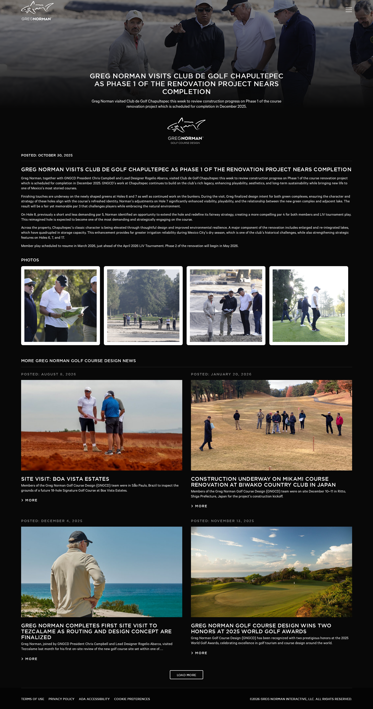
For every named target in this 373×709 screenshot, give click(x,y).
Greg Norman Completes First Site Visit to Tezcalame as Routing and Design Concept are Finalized (96, 630)
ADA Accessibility (94, 698)
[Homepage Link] (37, 20)
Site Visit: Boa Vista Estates (65, 478)
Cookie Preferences (132, 698)
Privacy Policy (61, 698)
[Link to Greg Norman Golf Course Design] (186, 131)
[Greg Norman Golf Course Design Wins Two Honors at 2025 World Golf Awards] (271, 572)
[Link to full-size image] (60, 305)
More (31, 499)
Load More (186, 674)
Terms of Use (32, 698)
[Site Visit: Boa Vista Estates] (101, 425)
